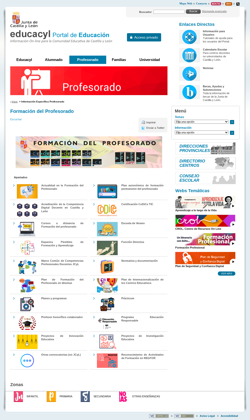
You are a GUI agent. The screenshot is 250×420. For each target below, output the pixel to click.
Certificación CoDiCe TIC (137, 204)
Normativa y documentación (139, 260)
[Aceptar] (193, 11)
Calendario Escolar (215, 49)
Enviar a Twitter (155, 127)
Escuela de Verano (133, 223)
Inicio (15, 101)
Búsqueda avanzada (214, 11)
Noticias (208, 68)
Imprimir (151, 122)
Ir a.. (232, 122)
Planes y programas (54, 298)
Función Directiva (132, 241)
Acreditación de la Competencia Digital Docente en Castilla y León (62, 207)
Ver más (226, 273)
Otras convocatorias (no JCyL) (61, 354)
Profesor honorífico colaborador (62, 317)
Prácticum (127, 298)
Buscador (145, 11)
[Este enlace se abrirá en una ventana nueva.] (238, 4)
